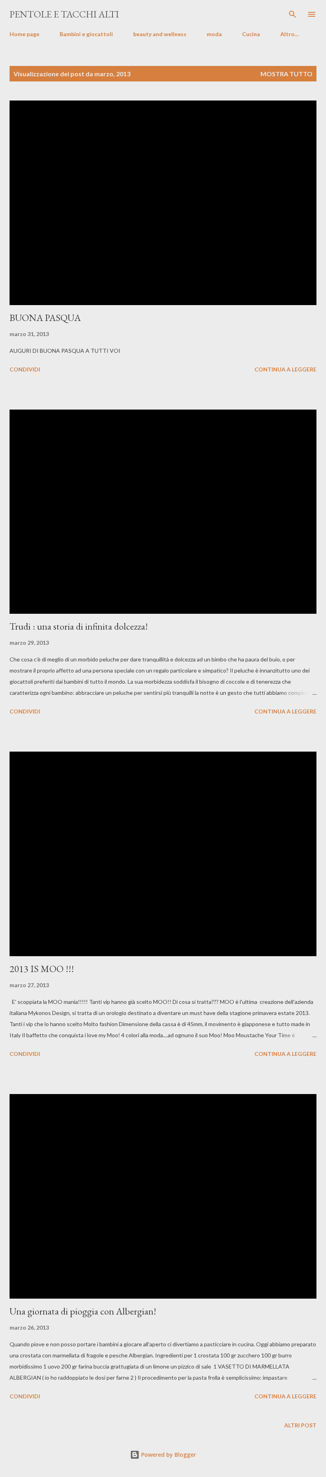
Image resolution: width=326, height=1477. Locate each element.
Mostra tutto (286, 73)
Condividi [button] (25, 369)
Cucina (251, 34)
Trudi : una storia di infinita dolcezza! (79, 626)
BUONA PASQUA (45, 317)
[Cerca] (292, 14)
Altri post (300, 1425)
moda (214, 34)
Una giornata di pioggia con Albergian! (83, 1311)
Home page (24, 34)
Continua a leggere (285, 369)
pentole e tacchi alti (64, 14)
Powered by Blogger (168, 1454)
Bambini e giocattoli (86, 34)
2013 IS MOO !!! (42, 969)
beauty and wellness (159, 34)
